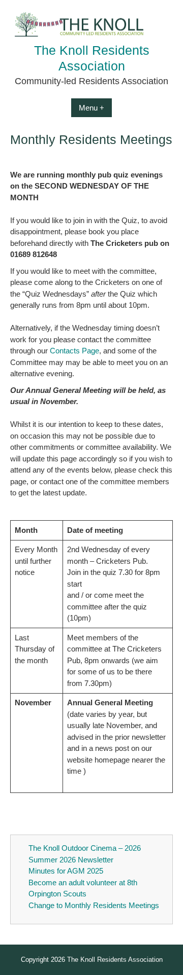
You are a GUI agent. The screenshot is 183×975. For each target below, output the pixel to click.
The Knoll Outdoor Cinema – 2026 (84, 848)
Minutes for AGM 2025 (65, 870)
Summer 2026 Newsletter (70, 859)
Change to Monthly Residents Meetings (93, 905)
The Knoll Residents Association (115, 959)
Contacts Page (74, 350)
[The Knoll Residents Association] (91, 36)
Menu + (91, 107)
